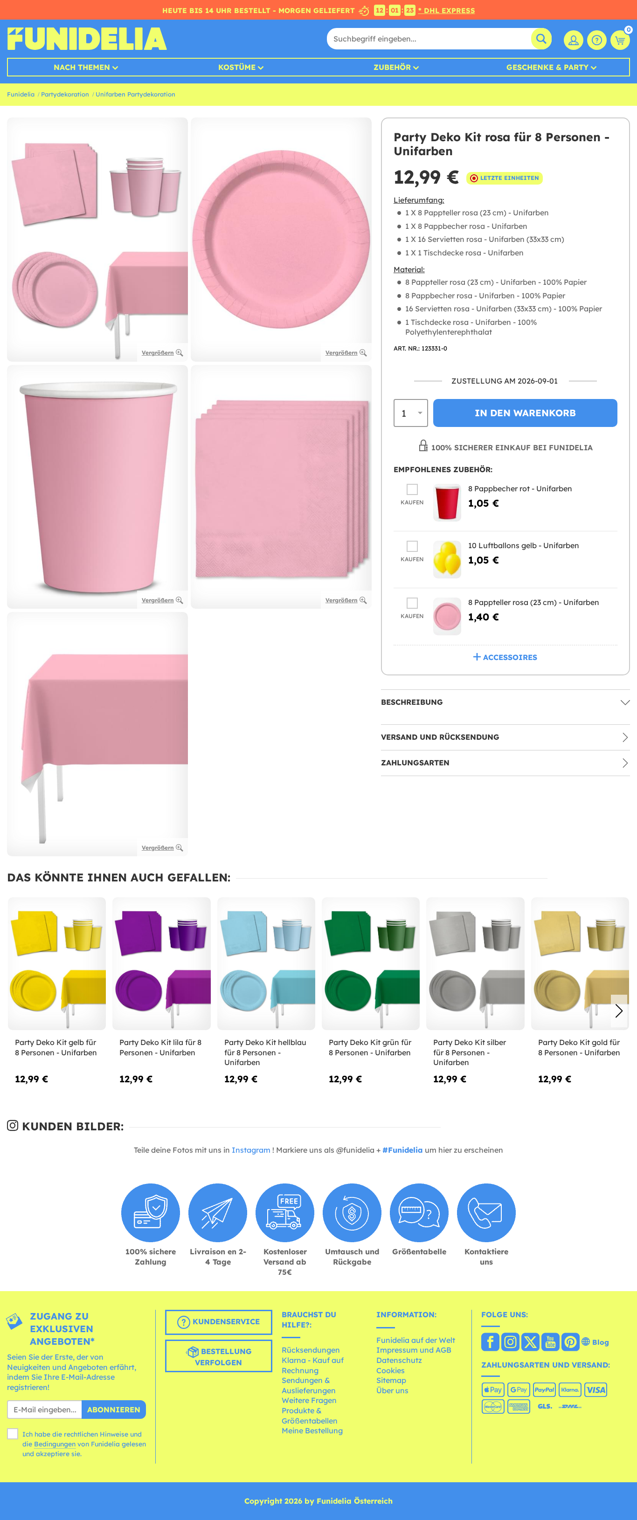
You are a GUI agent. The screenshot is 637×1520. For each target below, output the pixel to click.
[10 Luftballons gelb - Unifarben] (447, 559)
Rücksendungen (311, 1350)
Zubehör (392, 67)
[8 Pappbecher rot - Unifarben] (447, 503)
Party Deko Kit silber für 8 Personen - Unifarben (469, 1052)
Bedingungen (55, 1444)
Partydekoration (65, 94)
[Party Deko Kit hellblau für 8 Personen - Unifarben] (266, 964)
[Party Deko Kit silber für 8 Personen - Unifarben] (475, 964)
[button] (619, 1011)
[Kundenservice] (597, 40)
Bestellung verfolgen (223, 1357)
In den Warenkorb (525, 413)
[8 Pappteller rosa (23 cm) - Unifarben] (447, 616)
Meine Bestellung (312, 1430)
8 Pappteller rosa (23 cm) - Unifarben (533, 602)
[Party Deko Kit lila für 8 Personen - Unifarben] (161, 964)
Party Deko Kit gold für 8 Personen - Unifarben (579, 1047)
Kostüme (237, 67)
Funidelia (21, 94)
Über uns (392, 1390)
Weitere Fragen (309, 1400)
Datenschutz (399, 1360)
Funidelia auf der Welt (415, 1340)
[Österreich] (490, 1343)
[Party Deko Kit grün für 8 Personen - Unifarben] (371, 964)
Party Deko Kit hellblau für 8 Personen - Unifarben (265, 1052)
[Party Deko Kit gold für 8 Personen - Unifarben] (580, 964)
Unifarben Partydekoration (135, 94)
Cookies (390, 1370)
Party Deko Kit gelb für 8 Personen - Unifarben (56, 1047)
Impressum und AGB (413, 1350)
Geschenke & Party (547, 67)
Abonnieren (113, 1409)
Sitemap (391, 1380)
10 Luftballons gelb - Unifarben (523, 545)
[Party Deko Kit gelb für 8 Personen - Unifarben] (57, 964)
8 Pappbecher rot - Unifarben (520, 488)
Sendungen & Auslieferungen (309, 1385)
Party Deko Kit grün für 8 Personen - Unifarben (370, 1047)
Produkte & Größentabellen (310, 1415)
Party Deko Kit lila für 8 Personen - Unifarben (160, 1047)
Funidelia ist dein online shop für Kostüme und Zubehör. (87, 39)
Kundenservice (225, 1321)
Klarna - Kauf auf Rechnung (313, 1365)
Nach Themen (82, 67)
